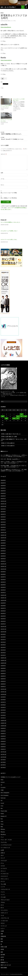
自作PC (2, 957)
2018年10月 (3, 725)
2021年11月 (3, 629)
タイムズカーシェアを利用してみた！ (9, 230)
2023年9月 (3, 571)
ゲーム (2, 863)
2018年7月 (3, 733)
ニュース (3, 886)
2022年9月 (3, 603)
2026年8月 (3, 480)
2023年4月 (3, 584)
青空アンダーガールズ (6, 965)
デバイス (3, 881)
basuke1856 (15, 459)
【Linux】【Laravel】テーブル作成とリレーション (12, 138)
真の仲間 (3, 954)
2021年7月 (3, 639)
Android (2, 782)
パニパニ (3, 892)
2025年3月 (3, 524)
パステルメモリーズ (5, 889)
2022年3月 (3, 618)
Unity (2, 821)
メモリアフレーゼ (5, 918)
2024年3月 (3, 556)
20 (14, 418)
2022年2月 (3, 621)
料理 (2, 941)
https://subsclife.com (6, 27)
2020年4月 (3, 678)
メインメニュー (26, 7)
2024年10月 (3, 537)
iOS (1, 800)
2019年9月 (3, 697)
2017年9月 (3, 759)
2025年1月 (3, 530)
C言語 (2, 790)
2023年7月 (3, 577)
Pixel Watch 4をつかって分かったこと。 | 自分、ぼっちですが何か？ (13, 466)
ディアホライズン (5, 873)
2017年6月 (3, 767)
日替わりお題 (4, 946)
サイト (2, 185)
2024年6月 (3, 548)
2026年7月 (3, 483)
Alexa (2, 779)
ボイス (2, 905)
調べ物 (2, 12)
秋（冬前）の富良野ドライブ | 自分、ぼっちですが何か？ (14, 470)
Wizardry (3, 831)
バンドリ (3, 894)
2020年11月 (3, 660)
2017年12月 (3, 751)
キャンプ (3, 858)
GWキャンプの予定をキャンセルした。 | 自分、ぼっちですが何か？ (14, 462)
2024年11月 (3, 535)
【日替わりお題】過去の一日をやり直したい (11, 434)
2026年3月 (3, 493)
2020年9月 (3, 665)
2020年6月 (3, 673)
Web (2, 826)
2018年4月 (3, 741)
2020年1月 (3, 686)
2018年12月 (3, 720)
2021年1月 (3, 655)
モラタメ (3, 923)
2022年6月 (3, 610)
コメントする (13, 20)
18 (6, 418)
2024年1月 (3, 561)
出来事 (2, 931)
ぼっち (2, 907)
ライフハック (4, 925)
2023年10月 (3, 569)
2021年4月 (3, 647)
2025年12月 (3, 501)
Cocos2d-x (3, 787)
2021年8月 (3, 637)
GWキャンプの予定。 (5, 461)
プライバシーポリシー (5, 974)
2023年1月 (3, 592)
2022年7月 (3, 608)
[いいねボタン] (2, 78)
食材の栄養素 (4, 967)
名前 (2, 172)
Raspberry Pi (3, 816)
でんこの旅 (3, 884)
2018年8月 (3, 731)
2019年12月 (3, 689)
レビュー (3, 928)
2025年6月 (3, 516)
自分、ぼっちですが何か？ (8, 7)
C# (1, 784)
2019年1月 (3, 718)
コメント (4, 154)
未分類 (2, 949)
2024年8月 (3, 543)
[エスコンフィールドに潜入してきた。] (6, 115)
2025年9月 (3, 509)
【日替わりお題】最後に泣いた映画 (9, 436)
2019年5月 (3, 707)
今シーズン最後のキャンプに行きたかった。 (11, 455)
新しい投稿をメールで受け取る (9, 198)
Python (2, 813)
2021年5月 (3, 644)
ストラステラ (4, 868)
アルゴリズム (4, 842)
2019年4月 (3, 710)
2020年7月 (3, 671)
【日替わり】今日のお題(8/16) (7, 443)
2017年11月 (3, 754)
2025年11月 (3, 503)
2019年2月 (3, 715)
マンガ (2, 915)
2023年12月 (3, 563)
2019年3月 (3, 712)
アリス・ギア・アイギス (6, 839)
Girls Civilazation (4, 795)
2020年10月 (3, 663)
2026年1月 (3, 498)
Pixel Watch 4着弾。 (5, 465)
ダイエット (3, 871)
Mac (2, 808)
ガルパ (2, 855)
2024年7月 (3, 545)
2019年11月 (3, 691)
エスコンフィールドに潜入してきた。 (9, 239)
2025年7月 (3, 514)
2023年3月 (3, 587)
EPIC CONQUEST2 (5, 792)
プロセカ (3, 902)
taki (9, 20)
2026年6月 (3, 485)
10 (2, 416)
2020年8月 (3, 668)
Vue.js (2, 824)
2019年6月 (3, 704)
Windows (3, 829)
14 (17, 416)
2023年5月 (3, 582)
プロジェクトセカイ (5, 899)
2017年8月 (3, 762)
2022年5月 (3, 613)
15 (21, 416)
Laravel (2, 803)
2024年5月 (3, 550)
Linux (2, 805)
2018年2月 (3, 746)
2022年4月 (3, 616)
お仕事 (2, 850)
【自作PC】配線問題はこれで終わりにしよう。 (11, 133)
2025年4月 (3, 522)
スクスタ (3, 865)
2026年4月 (3, 490)
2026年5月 (3, 488)
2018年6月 (3, 736)
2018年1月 (3, 749)
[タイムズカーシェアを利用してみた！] (19, 104)
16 (25, 416)
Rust (2, 818)
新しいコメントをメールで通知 (9, 192)
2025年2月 (3, 527)
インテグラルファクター (6, 845)
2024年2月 (3, 558)
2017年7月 (3, 765)
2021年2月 (3, 652)
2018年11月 (3, 723)
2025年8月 (3, 511)
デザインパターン (5, 878)
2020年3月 (3, 681)
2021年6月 (3, 642)
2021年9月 (3, 634)
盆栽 (2, 952)
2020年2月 (3, 684)
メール (2, 178)
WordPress (3, 834)
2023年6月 (3, 579)
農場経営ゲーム (4, 962)
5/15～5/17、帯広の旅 (6, 459)
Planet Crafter (4, 811)
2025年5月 (3, 519)
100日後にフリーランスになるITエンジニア (10, 777)
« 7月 (2, 424)
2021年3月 (3, 650)
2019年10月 (3, 694)
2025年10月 (3, 506)
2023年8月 (3, 574)
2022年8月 (3, 605)
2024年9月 (3, 540)
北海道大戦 (3, 936)
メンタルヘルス (4, 920)
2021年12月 (3, 626)
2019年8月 (3, 699)
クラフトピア (4, 860)
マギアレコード (4, 912)
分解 (2, 933)
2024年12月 (3, 532)
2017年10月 (3, 757)
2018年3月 (3, 744)
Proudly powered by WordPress (16, 974)
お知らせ (3, 852)
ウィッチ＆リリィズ (5, 847)
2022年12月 (3, 595)
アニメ (2, 837)
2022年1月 (3, 624)
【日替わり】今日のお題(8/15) (7, 445)
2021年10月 (3, 631)
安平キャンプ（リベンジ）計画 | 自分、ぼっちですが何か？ (14, 456)
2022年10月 (3, 600)
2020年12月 (3, 657)
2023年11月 (3, 566)
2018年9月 (3, 728)
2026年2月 (3, 496)
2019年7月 (3, 702)
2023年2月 (3, 590)
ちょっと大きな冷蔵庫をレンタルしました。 (11, 222)
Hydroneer (3, 798)
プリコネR (3, 897)
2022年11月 (3, 597)
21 (17, 418)
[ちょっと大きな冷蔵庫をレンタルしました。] (6, 101)
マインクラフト (4, 910)
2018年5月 (3, 738)
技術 (2, 939)
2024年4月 (3, 553)
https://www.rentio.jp (6, 60)
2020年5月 (3, 676)
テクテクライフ (4, 876)
